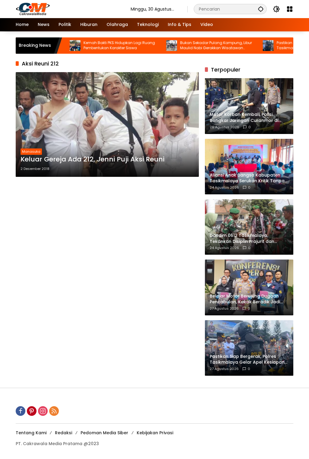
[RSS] (54, 411)
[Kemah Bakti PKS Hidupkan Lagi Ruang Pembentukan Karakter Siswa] (61, 45)
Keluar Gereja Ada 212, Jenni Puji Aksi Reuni (92, 159)
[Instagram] (43, 411)
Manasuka (31, 151)
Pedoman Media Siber (104, 433)
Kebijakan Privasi (155, 433)
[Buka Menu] (289, 9)
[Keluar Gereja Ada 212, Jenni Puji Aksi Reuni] (107, 124)
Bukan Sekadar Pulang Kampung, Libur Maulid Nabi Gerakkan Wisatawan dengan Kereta (202, 45)
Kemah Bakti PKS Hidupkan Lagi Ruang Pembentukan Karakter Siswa (105, 45)
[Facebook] (20, 411)
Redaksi (63, 433)
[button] (261, 9)
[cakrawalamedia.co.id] (67, 9)
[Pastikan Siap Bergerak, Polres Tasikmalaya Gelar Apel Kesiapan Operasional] (254, 45)
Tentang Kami (31, 433)
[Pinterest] (32, 411)
